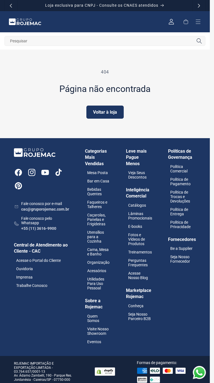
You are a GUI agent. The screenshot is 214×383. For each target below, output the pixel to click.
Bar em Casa (98, 181)
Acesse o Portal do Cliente (38, 260)
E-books (135, 226)
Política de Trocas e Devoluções (180, 196)
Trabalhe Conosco (31, 285)
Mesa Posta (97, 172)
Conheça (136, 306)
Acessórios (96, 271)
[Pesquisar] (199, 41)
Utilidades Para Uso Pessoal (95, 283)
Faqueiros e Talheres (97, 204)
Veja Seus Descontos (137, 174)
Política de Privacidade (180, 224)
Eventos (94, 342)
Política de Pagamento (180, 181)
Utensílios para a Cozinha (95, 236)
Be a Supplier (181, 248)
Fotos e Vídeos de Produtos (136, 239)
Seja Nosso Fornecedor (180, 259)
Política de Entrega (179, 211)
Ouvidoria (24, 269)
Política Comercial (179, 168)
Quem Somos (93, 318)
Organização (98, 262)
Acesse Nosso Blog (138, 275)
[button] (186, 22)
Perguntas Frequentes (138, 262)
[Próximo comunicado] (199, 5)
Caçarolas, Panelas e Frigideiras (96, 219)
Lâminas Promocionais (140, 215)
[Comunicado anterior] (11, 5)
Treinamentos (140, 252)
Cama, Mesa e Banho (98, 251)
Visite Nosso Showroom (98, 331)
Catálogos (137, 205)
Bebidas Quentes (94, 191)
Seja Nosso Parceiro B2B (139, 316)
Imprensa (24, 277)
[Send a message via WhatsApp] (199, 372)
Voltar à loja (105, 112)
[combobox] (104, 41)
